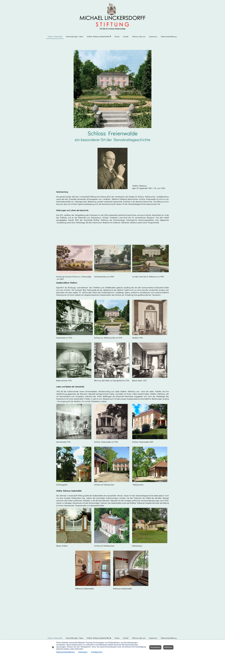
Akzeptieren (155, 647)
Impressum (82, 652)
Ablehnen (168, 647)
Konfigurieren (96, 652)
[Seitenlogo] (112, 16)
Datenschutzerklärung (65, 652)
